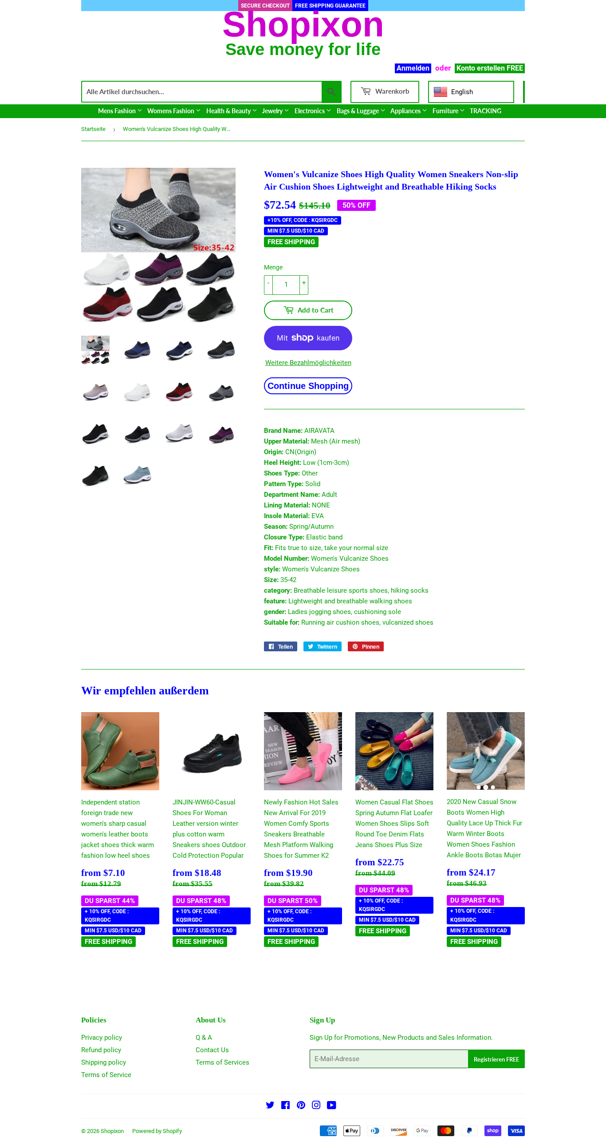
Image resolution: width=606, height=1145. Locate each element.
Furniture (446, 111)
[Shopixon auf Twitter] (270, 1106)
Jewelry (273, 111)
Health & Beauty (229, 111)
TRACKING (485, 111)
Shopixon (112, 1131)
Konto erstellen (480, 68)
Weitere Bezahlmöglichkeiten (308, 363)
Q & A (204, 1038)
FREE (515, 68)
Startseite (93, 129)
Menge (273, 267)
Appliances (406, 111)
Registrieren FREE (496, 1059)
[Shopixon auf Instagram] (316, 1106)
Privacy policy (101, 1038)
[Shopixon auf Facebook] (285, 1106)
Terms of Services (222, 1062)
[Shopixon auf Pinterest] (301, 1106)
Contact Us (212, 1050)
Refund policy (101, 1050)
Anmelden (413, 68)
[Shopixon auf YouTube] (331, 1106)
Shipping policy (103, 1062)
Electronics (310, 111)
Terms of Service (106, 1075)
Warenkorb (391, 91)
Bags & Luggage (358, 111)
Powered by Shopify (157, 1131)
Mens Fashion (117, 111)
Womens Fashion (171, 111)
